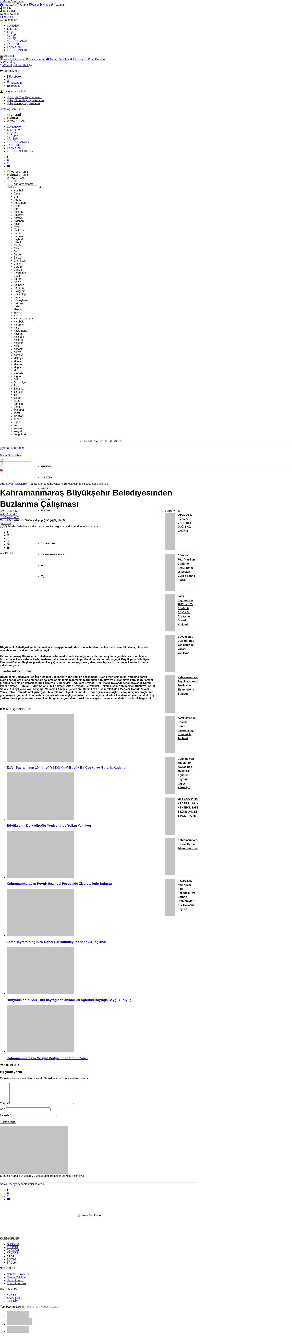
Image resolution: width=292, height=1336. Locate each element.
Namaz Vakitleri (59, 59)
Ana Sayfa (9, 4)
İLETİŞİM (12, 1300)
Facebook (14, 76)
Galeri (36, 4)
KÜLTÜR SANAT (17, 40)
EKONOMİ (13, 43)
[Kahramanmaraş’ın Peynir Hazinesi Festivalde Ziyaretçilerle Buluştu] (81, 855)
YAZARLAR (14, 47)
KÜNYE (11, 1294)
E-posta (5, 1115)
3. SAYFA (12, 28)
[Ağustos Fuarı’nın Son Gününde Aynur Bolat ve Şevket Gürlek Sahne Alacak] (170, 589)
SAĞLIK (12, 34)
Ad (2, 1109)
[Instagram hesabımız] (8, 162)
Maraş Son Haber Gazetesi (43, 1306)
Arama (23, 4)
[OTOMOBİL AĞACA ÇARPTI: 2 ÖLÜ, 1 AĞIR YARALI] (170, 549)
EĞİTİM (11, 37)
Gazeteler (78, 59)
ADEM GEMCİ (8, 514)
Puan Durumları (16, 1283)
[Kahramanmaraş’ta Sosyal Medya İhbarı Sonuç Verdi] (81, 1029)
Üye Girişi (8, 10)
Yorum (4, 1103)
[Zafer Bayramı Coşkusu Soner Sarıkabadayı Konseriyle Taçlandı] (81, 913)
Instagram (15, 82)
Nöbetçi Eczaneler (14, 59)
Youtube (15, 85)
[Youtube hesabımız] (8, 166)
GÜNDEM (13, 25)
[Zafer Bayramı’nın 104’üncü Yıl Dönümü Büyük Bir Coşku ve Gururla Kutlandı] (81, 738)
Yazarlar (58, 4)
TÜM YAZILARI (9, 517)
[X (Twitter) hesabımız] (8, 79)
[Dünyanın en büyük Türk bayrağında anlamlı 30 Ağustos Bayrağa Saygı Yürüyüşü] (81, 971)
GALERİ (19, 171)
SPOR (11, 31)
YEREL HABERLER (19, 50)
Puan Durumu (96, 59)
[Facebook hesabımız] (7, 156)
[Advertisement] (25, 592)
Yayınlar (8, 16)
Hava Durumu (36, 59)
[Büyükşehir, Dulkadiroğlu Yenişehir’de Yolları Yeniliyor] (81, 796)
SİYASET (12, 1253)
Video (46, 4)
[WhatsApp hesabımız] (121, 441)
